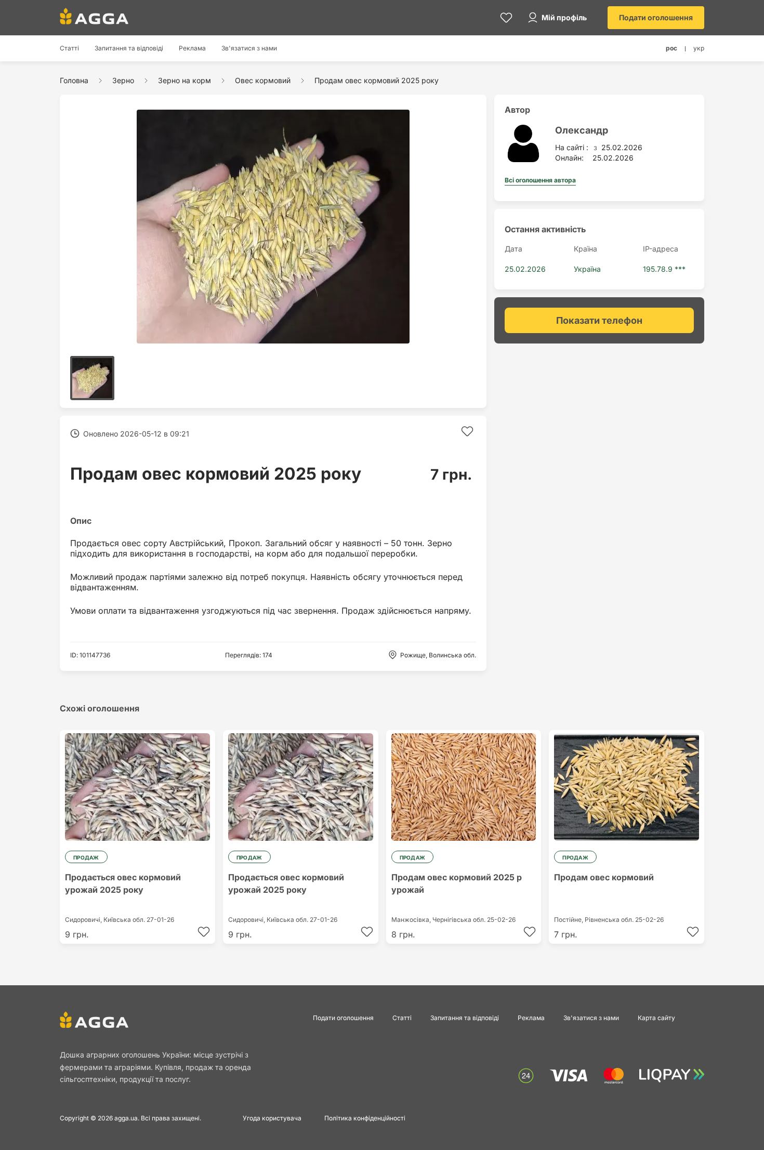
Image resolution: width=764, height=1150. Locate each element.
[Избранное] (506, 17)
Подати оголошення (656, 17)
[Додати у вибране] (467, 431)
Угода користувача (272, 1118)
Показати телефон (599, 320)
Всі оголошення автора (540, 180)
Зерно (123, 80)
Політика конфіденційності (364, 1118)
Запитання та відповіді (129, 48)
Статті (69, 48)
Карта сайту (656, 1018)
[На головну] (94, 16)
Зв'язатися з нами (249, 48)
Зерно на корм (184, 80)
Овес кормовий (263, 80)
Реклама (192, 48)
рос (671, 48)
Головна (74, 80)
